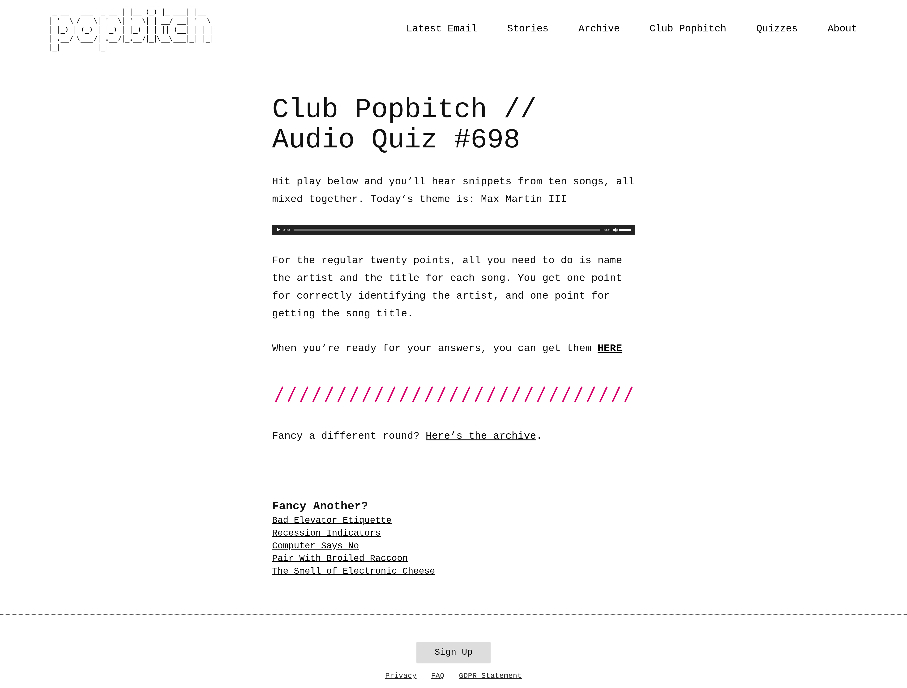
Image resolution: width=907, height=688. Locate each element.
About (842, 28)
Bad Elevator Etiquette (332, 520)
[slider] (626, 229)
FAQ (438, 676)
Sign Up (454, 652)
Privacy (401, 676)
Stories (527, 28)
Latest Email (441, 28)
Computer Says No (315, 546)
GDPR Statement (490, 676)
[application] (453, 230)
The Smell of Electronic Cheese (353, 571)
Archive (599, 28)
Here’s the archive (481, 436)
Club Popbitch (688, 28)
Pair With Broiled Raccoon (340, 558)
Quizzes (777, 28)
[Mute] (615, 230)
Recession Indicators (326, 533)
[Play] (278, 230)
